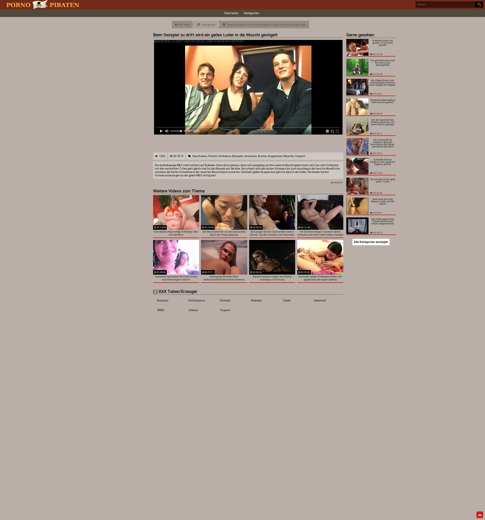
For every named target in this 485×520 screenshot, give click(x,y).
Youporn (300, 156)
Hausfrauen (199, 156)
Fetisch (212, 156)
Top (479, 515)
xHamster (320, 300)
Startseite (231, 13)
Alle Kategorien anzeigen (371, 242)
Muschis (288, 156)
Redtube (256, 300)
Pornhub (225, 300)
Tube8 (286, 300)
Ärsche (262, 156)
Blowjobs (237, 156)
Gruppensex (275, 156)
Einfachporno (197, 300)
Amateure (250, 156)
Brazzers (162, 300)
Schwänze (224, 156)
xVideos (193, 310)
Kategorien (251, 13)
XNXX (160, 310)
